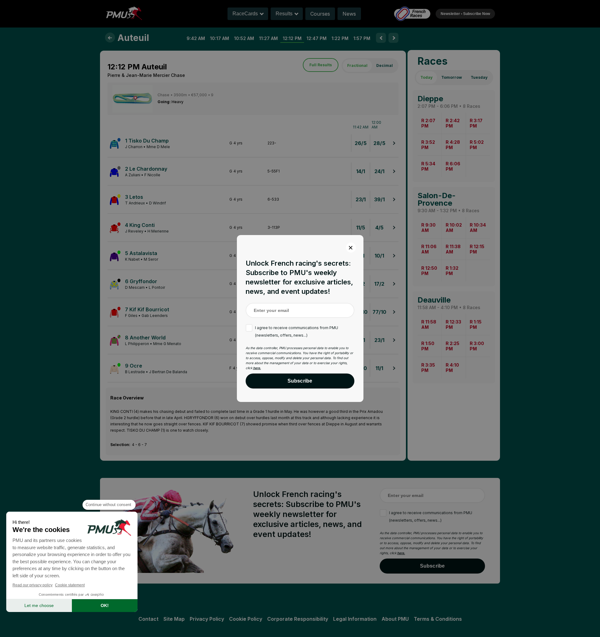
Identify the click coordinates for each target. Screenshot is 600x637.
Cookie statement (70, 585)
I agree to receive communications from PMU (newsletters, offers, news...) (296, 331)
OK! (105, 605)
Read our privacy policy (32, 585)
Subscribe (300, 381)
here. (257, 368)
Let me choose (39, 605)
